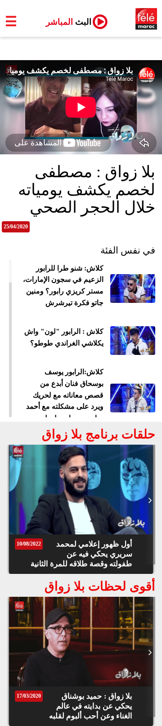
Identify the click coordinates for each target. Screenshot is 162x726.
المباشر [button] (65, 21)
